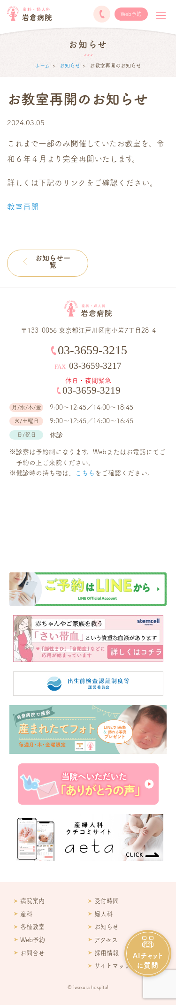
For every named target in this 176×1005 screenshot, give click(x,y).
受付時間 (106, 901)
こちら (85, 473)
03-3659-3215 (101, 14)
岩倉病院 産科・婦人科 (29, 13)
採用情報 (106, 953)
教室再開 (23, 207)
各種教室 (32, 926)
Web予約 (131, 13)
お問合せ (32, 953)
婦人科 (103, 914)
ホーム (42, 65)
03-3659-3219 (91, 390)
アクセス (106, 939)
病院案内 (32, 901)
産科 (26, 914)
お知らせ (70, 65)
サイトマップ (112, 965)
